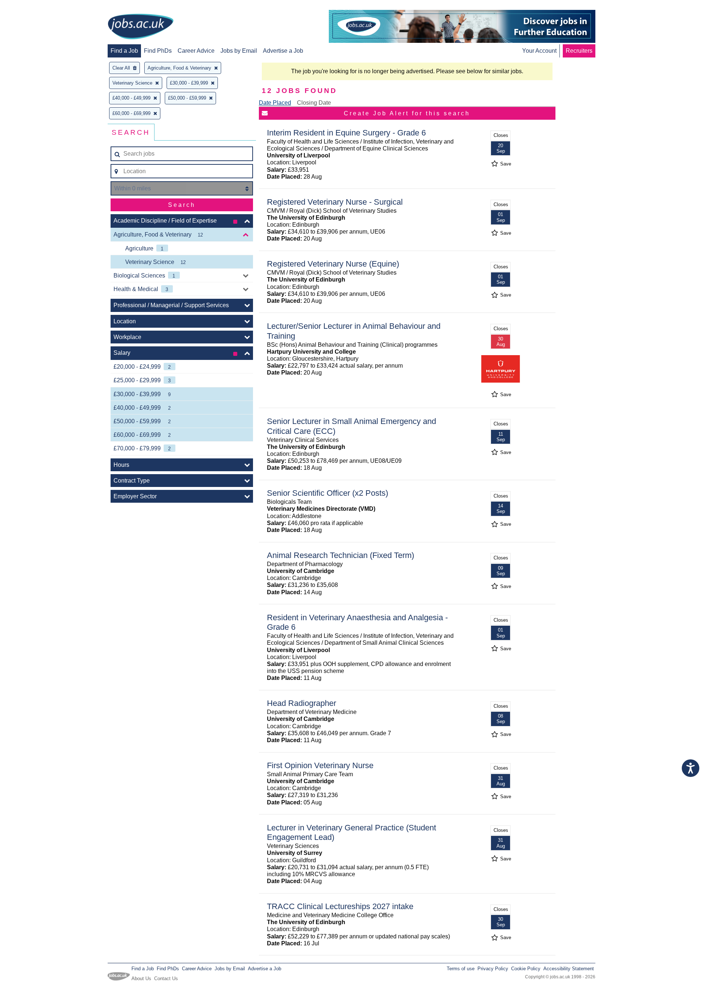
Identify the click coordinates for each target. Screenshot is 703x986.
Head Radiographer (301, 703)
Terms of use (461, 968)
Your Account (539, 51)
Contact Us (166, 978)
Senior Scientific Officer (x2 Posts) (327, 493)
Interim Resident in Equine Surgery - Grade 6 (346, 132)
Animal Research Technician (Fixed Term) (340, 555)
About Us (141, 978)
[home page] (141, 27)
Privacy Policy (492, 968)
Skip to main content (29, 6)
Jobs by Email (238, 51)
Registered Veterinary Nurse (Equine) (333, 263)
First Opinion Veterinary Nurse (320, 765)
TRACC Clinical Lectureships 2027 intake (340, 906)
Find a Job (124, 51)
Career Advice (196, 51)
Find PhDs (158, 51)
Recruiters (579, 51)
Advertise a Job (283, 51)
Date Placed (275, 103)
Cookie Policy (525, 968)
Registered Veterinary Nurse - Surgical (335, 201)
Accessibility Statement (568, 968)
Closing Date (314, 103)
